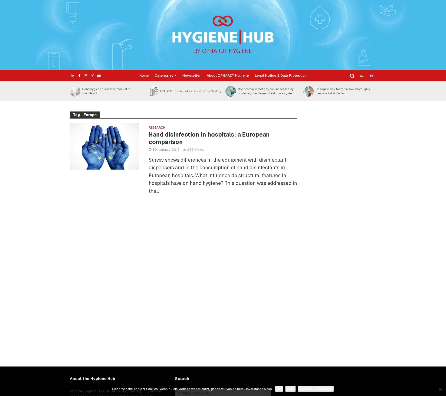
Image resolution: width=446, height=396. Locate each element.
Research (157, 128)
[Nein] (440, 389)
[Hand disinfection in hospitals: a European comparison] (104, 146)
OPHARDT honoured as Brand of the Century (190, 91)
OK (279, 389)
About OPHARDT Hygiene (228, 75)
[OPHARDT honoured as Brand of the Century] (153, 91)
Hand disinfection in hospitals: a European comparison (209, 138)
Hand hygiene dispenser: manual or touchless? (106, 91)
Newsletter (191, 75)
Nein (290, 389)
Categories (164, 75)
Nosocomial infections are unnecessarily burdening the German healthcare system (266, 91)
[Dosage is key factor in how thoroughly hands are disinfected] (308, 91)
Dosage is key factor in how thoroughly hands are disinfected (343, 91)
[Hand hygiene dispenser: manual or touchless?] (75, 91)
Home (144, 75)
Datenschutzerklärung (316, 389)
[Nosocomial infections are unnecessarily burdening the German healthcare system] (230, 91)
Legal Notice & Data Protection (281, 75)
